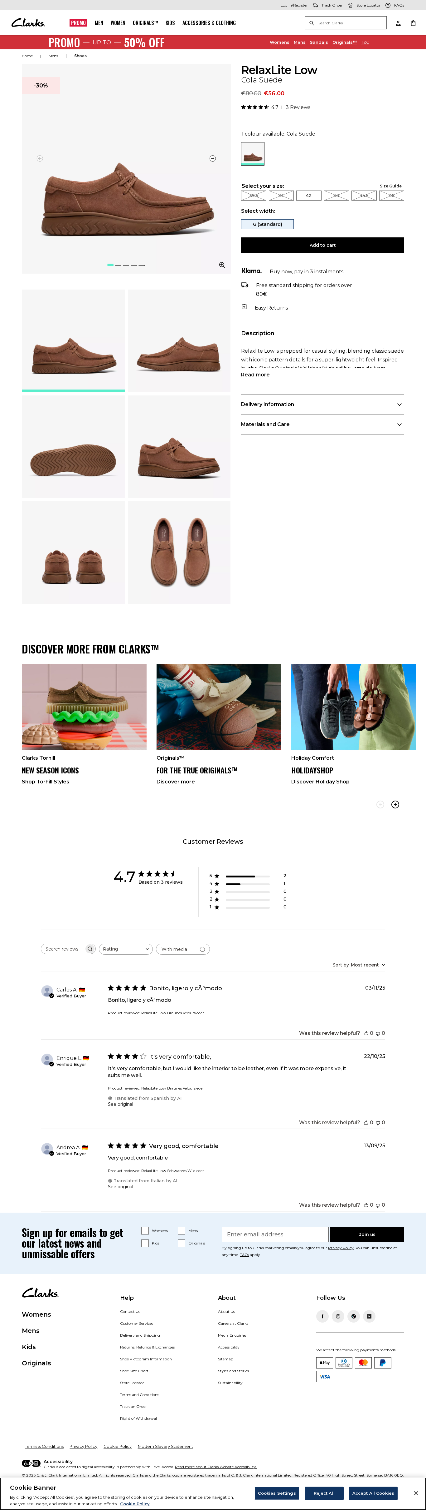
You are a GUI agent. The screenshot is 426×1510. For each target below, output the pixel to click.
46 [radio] (392, 195)
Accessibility (229, 1347)
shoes (80, 55)
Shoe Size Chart (134, 1370)
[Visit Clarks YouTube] (369, 1316)
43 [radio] (336, 195)
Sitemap (225, 1359)
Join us (367, 1234)
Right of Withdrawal (138, 1418)
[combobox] (126, 949)
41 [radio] (281, 195)
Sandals (319, 42)
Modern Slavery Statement (165, 1446)
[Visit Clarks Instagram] (338, 1316)
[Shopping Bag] (413, 23)
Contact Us (130, 1311)
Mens (300, 42)
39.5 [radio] (253, 195)
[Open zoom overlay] (222, 265)
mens (53, 55)
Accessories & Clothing (209, 23)
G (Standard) (267, 224)
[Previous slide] (380, 804)
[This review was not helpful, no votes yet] (378, 1033)
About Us (226, 1311)
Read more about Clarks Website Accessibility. (216, 1466)
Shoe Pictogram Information (146, 1359)
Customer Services (136, 1323)
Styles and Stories (233, 1370)
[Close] (416, 1493)
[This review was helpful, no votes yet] (366, 1033)
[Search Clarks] (345, 23)
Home (27, 55)
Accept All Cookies (373, 1493)
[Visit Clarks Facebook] (322, 1316)
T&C (365, 42)
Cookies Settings (277, 1493)
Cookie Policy (118, 1446)
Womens (279, 42)
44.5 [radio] (364, 195)
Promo (78, 23)
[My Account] (398, 23)
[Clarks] (28, 22)
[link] (84, 727)
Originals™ (145, 23)
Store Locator (132, 1382)
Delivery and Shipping (140, 1335)
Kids (170, 23)
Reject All (324, 1493)
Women (118, 23)
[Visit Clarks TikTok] (353, 1316)
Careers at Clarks (233, 1323)
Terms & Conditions (44, 1446)
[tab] (73, 341)
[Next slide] (213, 158)
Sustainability (230, 1382)
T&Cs (244, 1254)
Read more (255, 375)
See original (120, 1104)
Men (99, 23)
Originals (196, 1243)
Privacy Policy (341, 1247)
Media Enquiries (232, 1335)
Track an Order (133, 1406)
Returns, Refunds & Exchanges (147, 1347)
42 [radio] (309, 195)
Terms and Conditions (139, 1394)
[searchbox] (62, 949)
